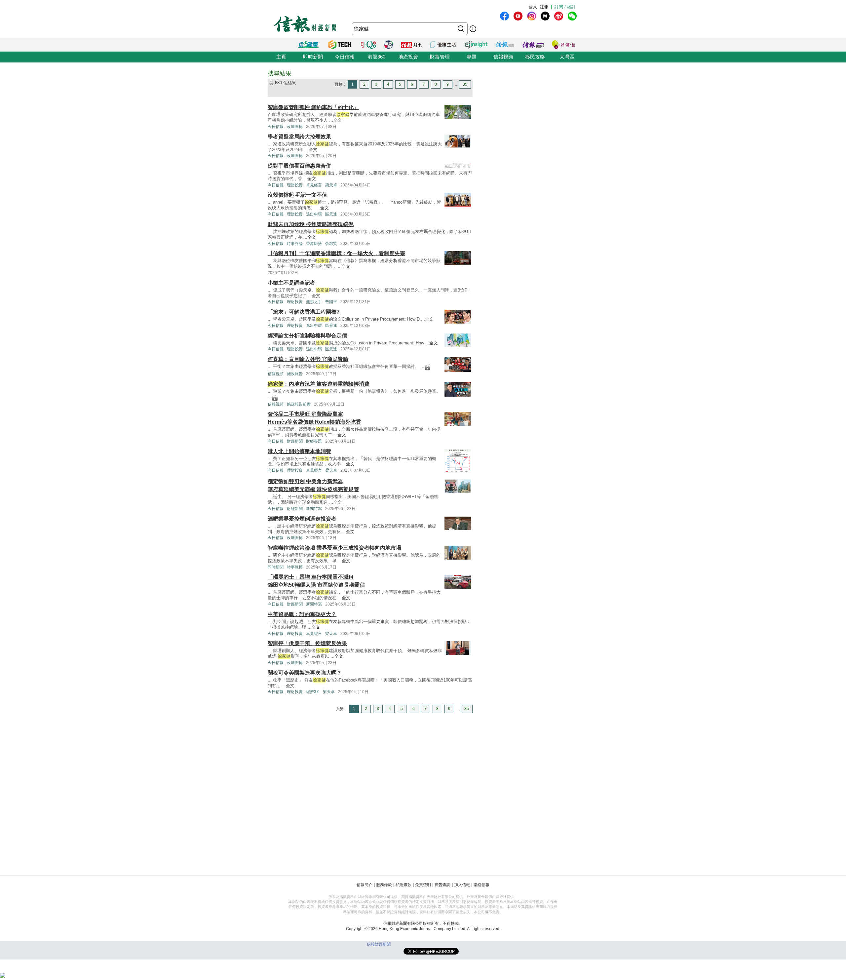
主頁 (281, 56)
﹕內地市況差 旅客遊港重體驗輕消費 (318, 384)
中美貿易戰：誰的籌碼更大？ (302, 614)
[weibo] (558, 16)
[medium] (545, 16)
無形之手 (314, 301)
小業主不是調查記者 (291, 283)
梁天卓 (331, 185)
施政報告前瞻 (299, 404)
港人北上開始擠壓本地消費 (299, 451)
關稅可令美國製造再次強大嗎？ (305, 673)
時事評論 (295, 243)
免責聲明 (423, 884)
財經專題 (314, 441)
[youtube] (518, 16)
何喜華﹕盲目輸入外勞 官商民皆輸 (308, 359)
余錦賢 (331, 243)
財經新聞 (295, 441)
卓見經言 (314, 185)
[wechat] (572, 16)
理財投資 (295, 185)
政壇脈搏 (295, 126)
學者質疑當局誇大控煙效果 (299, 136)
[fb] (504, 16)
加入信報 (462, 884)
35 (465, 84)
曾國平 (331, 301)
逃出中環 (314, 214)
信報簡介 (364, 884)
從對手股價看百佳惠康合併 (299, 166)
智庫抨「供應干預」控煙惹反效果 (307, 643)
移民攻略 (535, 56)
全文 (337, 120)
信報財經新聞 (379, 944)
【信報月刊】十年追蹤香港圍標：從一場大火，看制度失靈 (336, 253)
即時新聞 (313, 56)
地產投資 (408, 56)
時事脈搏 (295, 567)
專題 (472, 56)
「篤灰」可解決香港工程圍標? (304, 312)
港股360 (376, 56)
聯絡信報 (481, 884)
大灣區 (566, 56)
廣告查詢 (442, 884)
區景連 (331, 214)
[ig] (531, 16)
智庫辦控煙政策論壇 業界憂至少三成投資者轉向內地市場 (334, 548)
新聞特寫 (314, 508)
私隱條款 (403, 884)
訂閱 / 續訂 (565, 6)
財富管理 (440, 56)
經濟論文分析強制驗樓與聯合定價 (307, 335)
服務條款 (384, 884)
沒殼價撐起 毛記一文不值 (297, 195)
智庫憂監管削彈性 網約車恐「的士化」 (313, 107)
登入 (532, 6)
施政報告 (295, 374)
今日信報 (345, 56)
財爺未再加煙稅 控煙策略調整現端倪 (311, 224)
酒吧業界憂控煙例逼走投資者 (302, 519)
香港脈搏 (314, 243)
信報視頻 (503, 56)
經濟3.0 (313, 691)
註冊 (544, 6)
